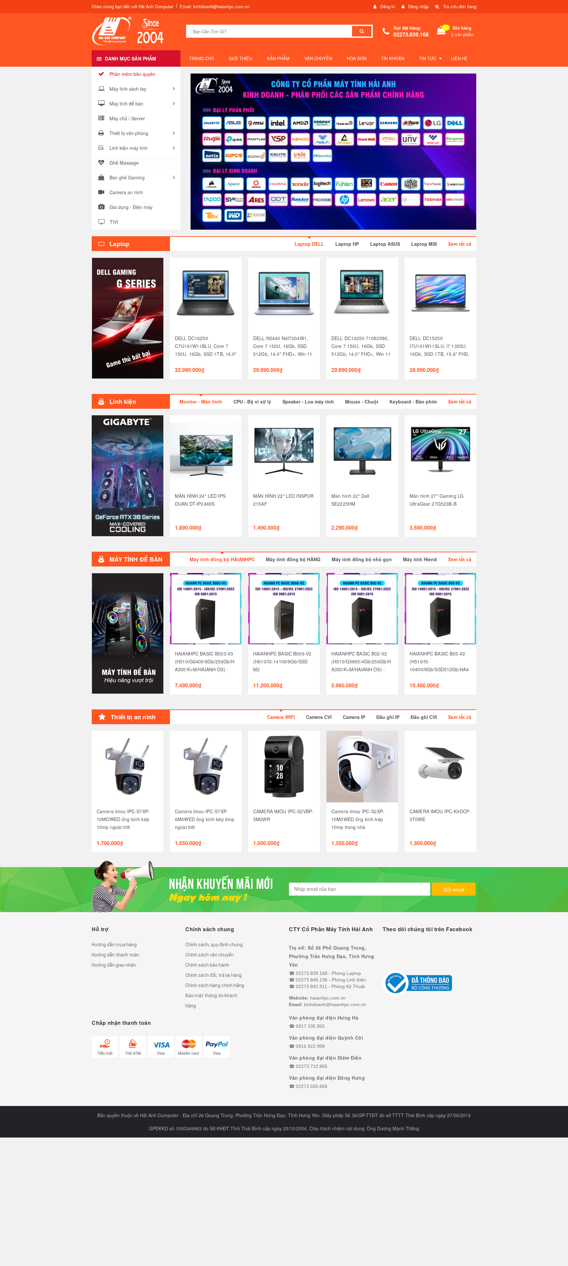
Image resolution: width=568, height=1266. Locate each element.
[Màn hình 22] (362, 451)
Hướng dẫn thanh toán (115, 954)
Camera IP (354, 717)
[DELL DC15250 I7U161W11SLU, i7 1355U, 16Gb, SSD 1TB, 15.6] (440, 293)
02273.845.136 (311, 979)
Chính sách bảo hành (207, 965)
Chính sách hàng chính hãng (214, 985)
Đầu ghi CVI (424, 717)
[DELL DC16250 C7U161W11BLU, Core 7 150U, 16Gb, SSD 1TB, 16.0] (206, 293)
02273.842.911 (311, 986)
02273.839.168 (411, 34)
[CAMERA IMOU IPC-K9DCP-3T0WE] (440, 766)
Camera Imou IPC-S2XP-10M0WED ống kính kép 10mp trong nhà (357, 819)
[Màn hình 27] (440, 451)
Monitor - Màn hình (200, 401)
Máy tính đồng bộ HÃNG (293, 559)
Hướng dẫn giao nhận (114, 965)
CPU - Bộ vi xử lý (252, 401)
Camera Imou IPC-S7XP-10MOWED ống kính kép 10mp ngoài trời (123, 819)
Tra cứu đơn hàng (459, 6)
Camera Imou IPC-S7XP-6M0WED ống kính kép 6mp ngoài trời (204, 819)
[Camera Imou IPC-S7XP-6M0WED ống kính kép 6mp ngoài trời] (206, 766)
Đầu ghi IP (387, 717)
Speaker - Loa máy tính (308, 401)
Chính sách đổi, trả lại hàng (213, 975)
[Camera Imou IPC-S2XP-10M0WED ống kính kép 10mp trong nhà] (362, 766)
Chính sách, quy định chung (214, 944)
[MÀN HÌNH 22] (284, 451)
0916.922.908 (310, 1046)
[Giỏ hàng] (441, 31)
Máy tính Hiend (420, 559)
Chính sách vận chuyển (209, 954)
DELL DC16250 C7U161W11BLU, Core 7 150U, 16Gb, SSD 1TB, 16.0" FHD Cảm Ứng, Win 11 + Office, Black (206, 354)
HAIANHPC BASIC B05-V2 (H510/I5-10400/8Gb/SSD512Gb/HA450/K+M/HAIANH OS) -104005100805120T (439, 669)
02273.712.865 (311, 1066)
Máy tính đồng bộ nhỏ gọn (362, 559)
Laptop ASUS (385, 244)
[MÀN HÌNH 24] (206, 451)
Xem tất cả (459, 244)
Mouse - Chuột (361, 401)
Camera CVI (319, 717)
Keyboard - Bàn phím (413, 401)
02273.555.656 (311, 1086)
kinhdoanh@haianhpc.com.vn (335, 1004)
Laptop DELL (309, 244)
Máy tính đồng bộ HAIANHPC (222, 559)
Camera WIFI (281, 717)
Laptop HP (347, 244)
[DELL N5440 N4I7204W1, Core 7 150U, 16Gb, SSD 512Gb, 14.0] (284, 293)
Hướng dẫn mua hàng (114, 944)
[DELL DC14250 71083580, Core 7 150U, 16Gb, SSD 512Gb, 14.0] (362, 293)
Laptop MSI (424, 244)
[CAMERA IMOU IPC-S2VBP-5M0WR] (284, 766)
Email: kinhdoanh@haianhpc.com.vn (214, 6)
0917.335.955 (310, 1026)
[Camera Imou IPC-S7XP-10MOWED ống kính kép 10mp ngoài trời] (127, 766)
